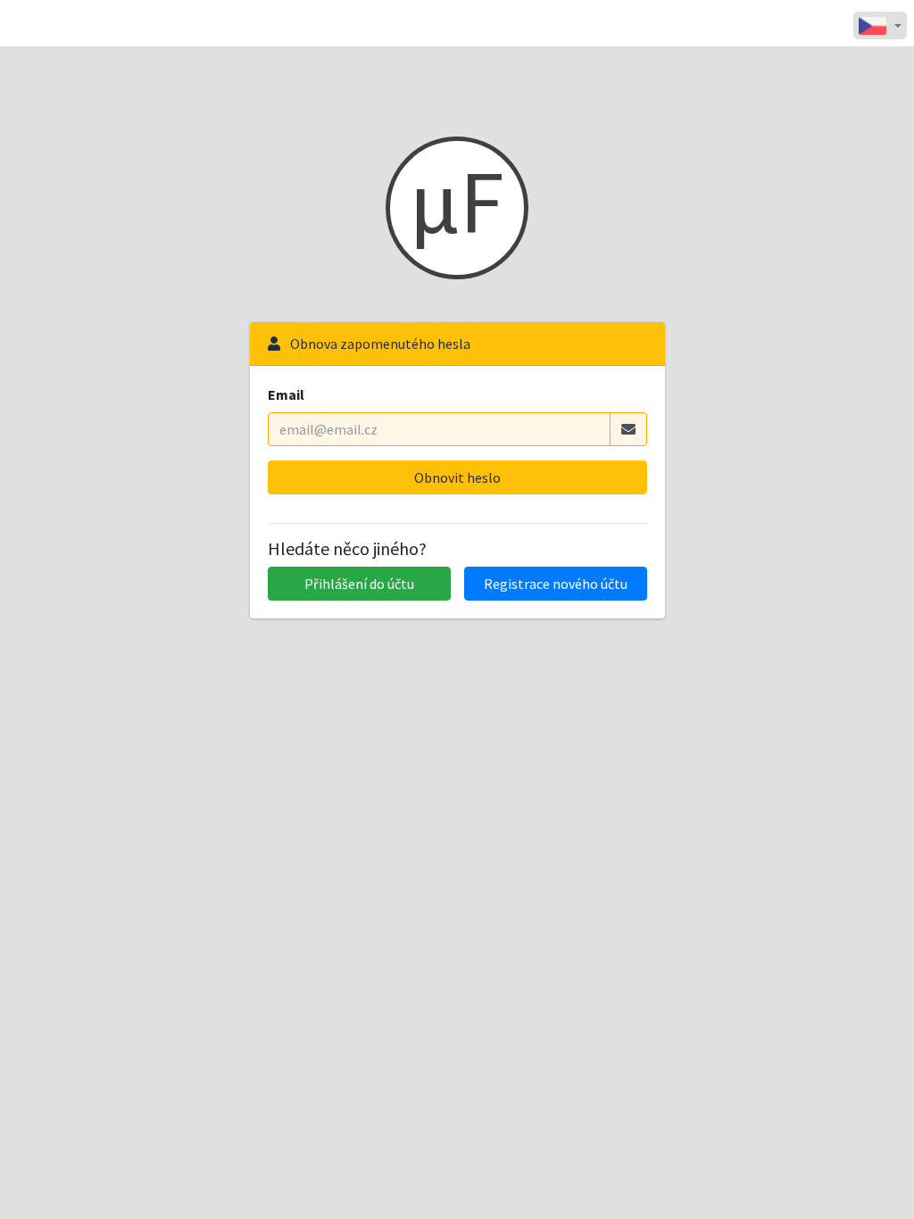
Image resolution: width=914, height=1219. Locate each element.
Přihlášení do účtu (359, 584)
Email (286, 394)
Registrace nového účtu (555, 584)
